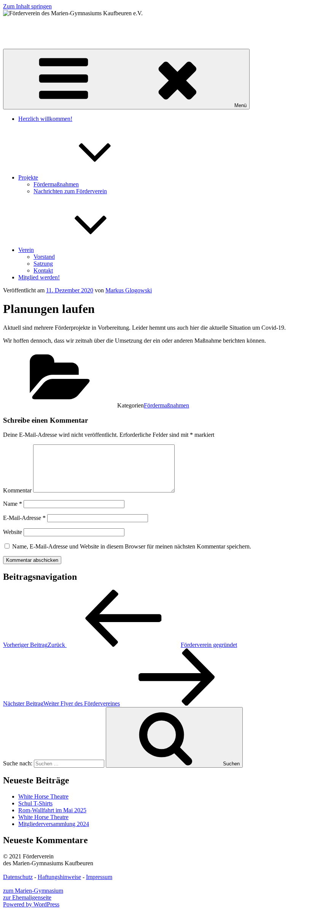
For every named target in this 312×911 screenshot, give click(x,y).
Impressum (99, 877)
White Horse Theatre (43, 796)
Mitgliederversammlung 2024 (53, 824)
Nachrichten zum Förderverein (70, 191)
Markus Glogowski (128, 290)
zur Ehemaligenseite (27, 897)
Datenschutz (18, 877)
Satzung (43, 263)
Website (12, 532)
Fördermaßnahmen (56, 184)
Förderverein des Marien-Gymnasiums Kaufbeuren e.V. (70, 26)
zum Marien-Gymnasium (33, 890)
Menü (240, 105)
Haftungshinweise (59, 877)
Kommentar (17, 490)
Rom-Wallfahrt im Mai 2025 (52, 810)
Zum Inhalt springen (27, 6)
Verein (26, 250)
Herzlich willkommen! (45, 118)
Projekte (28, 177)
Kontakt (43, 270)
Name (12, 503)
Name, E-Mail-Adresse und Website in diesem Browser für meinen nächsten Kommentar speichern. (131, 546)
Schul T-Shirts (35, 803)
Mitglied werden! (39, 277)
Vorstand (44, 256)
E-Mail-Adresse (24, 518)
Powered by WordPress (31, 904)
